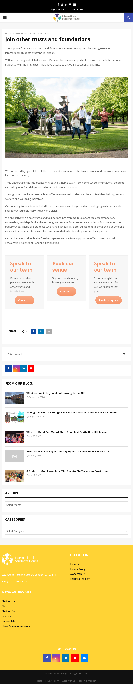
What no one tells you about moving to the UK (55, 393)
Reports (74, 564)
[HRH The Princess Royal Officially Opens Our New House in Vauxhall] (14, 456)
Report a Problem (80, 578)
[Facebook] (47, 658)
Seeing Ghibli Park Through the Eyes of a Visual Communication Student (71, 412)
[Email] (84, 658)
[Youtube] (75, 658)
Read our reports (108, 300)
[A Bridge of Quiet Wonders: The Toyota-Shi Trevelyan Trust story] (14, 476)
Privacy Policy (77, 569)
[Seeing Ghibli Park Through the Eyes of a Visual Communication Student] (14, 417)
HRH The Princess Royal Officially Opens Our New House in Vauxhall (68, 451)
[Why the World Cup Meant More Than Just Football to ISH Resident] (14, 437)
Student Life (9, 601)
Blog (4, 606)
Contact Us (77, 9)
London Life (8, 621)
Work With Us (77, 574)
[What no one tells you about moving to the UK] (14, 398)
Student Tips (9, 611)
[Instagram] (56, 658)
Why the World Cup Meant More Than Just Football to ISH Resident (67, 432)
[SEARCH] (124, 354)
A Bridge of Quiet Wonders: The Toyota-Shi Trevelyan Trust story (67, 471)
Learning (7, 616)
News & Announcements (16, 626)
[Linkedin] (65, 658)
